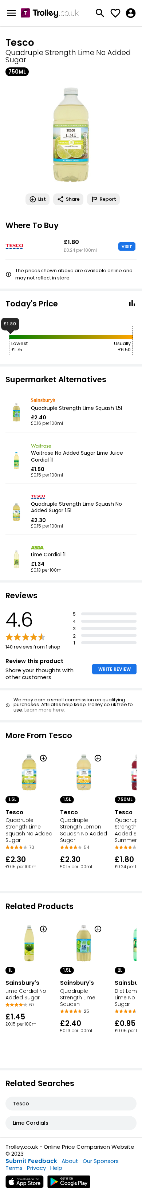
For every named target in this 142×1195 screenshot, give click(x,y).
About (70, 1161)
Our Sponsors (101, 1161)
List (42, 199)
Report (108, 199)
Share (73, 199)
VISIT (127, 246)
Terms (14, 1168)
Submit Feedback (31, 1161)
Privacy (36, 1168)
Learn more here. (44, 709)
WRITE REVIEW (114, 669)
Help (56, 1168)
